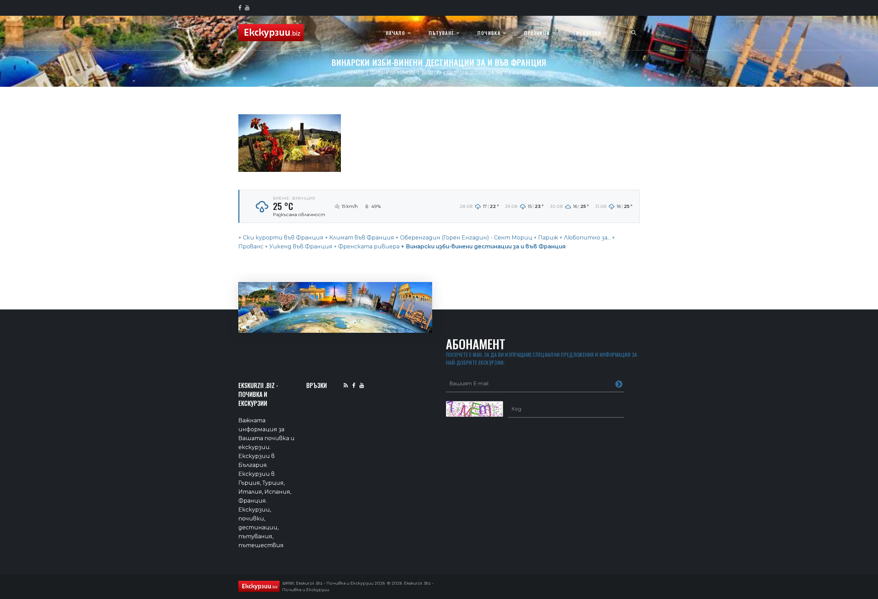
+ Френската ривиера (366, 246)
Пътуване (441, 33)
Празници (537, 33)
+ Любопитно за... (584, 237)
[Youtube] (361, 385)
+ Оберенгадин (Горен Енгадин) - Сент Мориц (463, 237)
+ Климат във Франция (358, 237)
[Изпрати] (619, 383)
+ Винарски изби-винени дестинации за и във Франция (483, 246)
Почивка (488, 33)
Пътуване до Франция (392, 72)
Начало (395, 33)
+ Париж (545, 237)
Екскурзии (587, 33)
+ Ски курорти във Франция (280, 237)
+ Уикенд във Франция (297, 246)
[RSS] (346, 385)
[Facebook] (353, 385)
